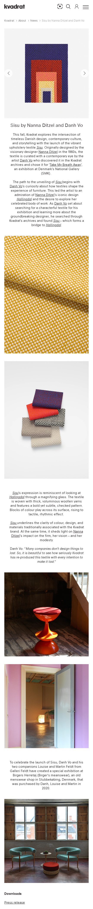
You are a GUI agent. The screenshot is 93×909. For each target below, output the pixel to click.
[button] (68, 6)
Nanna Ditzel (48, 152)
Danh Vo (26, 160)
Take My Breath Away (65, 164)
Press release (14, 902)
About (22, 20)
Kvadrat (9, 20)
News (34, 20)
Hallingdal (24, 199)
